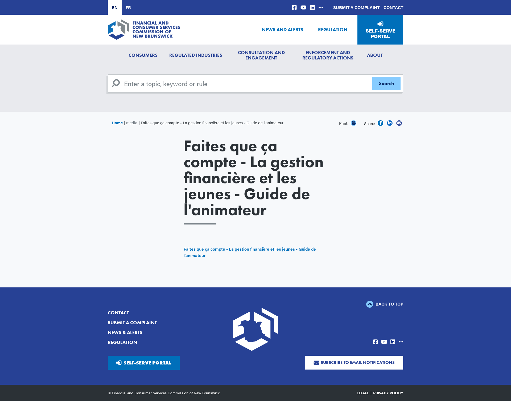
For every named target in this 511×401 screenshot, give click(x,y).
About (375, 55)
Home (117, 122)
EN (115, 7)
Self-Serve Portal (380, 33)
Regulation (332, 29)
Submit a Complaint (356, 7)
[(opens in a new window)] (294, 7)
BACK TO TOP (388, 304)
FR (128, 7)
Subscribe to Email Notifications (358, 362)
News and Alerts (282, 29)
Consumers (143, 55)
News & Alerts (125, 332)
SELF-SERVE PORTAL (147, 363)
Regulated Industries (195, 55)
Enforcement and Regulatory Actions (327, 55)
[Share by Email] (399, 123)
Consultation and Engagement (261, 55)
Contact (393, 7)
